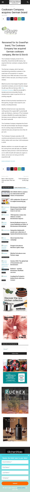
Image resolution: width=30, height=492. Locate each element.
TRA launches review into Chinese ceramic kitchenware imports (18, 216)
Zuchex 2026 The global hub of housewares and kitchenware (19, 262)
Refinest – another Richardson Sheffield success (16, 270)
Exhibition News (5, 195)
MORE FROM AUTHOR (20, 187)
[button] (2, 2)
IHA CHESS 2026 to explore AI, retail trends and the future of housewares (19, 193)
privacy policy (21, 487)
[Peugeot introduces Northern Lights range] (6, 248)
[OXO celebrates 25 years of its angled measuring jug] (6, 201)
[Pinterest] (15, 18)
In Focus (3, 272)
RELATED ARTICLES (8, 187)
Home (3, 6)
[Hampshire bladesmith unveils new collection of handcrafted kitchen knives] (6, 232)
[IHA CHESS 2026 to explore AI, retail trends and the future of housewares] (6, 193)
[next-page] (5, 284)
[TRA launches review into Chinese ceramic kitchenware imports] (6, 217)
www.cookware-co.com (8, 161)
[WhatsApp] (19, 18)
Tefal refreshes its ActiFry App (23, 179)
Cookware (12, 6)
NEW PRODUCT (5, 241)
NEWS (7, 6)
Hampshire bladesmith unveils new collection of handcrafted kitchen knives (18, 232)
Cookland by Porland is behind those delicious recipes (17, 278)
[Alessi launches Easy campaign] (6, 240)
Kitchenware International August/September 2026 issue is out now (18, 209)
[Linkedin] (23, 18)
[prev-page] (3, 284)
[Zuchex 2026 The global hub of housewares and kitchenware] (6, 265)
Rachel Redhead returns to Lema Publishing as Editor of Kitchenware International (19, 224)
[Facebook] (8, 18)
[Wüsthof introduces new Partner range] (6, 255)
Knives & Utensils (5, 234)
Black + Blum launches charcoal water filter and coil (8, 180)
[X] (12, 18)
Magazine (4, 212)
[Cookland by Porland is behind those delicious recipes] (6, 278)
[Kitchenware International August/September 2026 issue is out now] (6, 209)
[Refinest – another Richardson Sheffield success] (6, 270)
